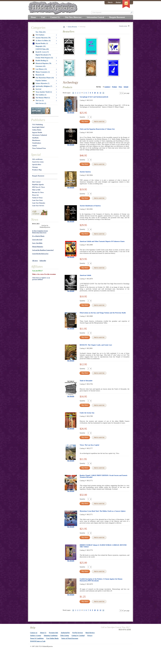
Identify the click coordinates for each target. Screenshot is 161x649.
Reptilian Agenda (38, 184)
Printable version (123, 26)
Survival (38, 89)
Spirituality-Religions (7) (44, 86)
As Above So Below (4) (43, 40)
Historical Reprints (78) (43, 63)
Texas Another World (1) (44, 92)
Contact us (33, 633)
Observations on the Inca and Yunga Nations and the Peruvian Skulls (103, 313)
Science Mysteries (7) (42, 83)
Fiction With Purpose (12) (44, 58)
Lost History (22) (41, 69)
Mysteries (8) (40, 75)
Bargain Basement (38, 176)
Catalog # (107, 87)
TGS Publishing (37, 124)
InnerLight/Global (38, 127)
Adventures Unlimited (39, 135)
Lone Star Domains (38, 203)
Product (114, 87)
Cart (43, 17)
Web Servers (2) (41, 103)
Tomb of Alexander (86, 380)
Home (33, 17)
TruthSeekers (36, 143)
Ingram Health (37, 132)
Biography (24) (41, 46)
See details (70, 112)
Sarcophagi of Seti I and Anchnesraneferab (94, 97)
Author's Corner (35, 635)
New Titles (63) (41, 32)
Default (126, 87)
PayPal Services (77, 633)
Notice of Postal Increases (69, 638)
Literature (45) (40, 66)
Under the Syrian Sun (87, 413)
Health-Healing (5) (42, 60)
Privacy (89, 635)
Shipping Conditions (51, 635)
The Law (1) (40, 100)
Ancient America (85, 172)
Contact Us (55, 17)
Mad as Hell (36, 190)
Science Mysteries (72, 26)
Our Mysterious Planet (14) (45, 78)
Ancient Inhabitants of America (90, 206)
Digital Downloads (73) (43, 55)
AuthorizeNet (65, 633)
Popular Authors (41, 80)
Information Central (95, 17)
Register (118, 2)
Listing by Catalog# (78, 635)
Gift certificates (37, 159)
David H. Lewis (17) (42, 52)
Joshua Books (36, 130)
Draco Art (35, 195)
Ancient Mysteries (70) (43, 38)
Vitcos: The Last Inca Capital (89, 445)
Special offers (36, 164)
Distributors (36, 140)
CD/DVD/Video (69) (42, 49)
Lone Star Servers (38, 205)
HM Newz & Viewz (38, 187)
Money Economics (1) (43, 72)
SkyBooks (35, 138)
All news (35, 260)
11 (97, 93)
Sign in (110, 2)
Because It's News (38, 192)
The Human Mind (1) (43, 98)
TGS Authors (40, 35)
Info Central (36, 182)
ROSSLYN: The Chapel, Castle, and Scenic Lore (96, 345)
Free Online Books (52, 638)
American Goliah (85, 275)
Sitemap (35, 167)
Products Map (37, 170)
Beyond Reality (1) (42, 43)
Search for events (38, 162)
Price (120, 87)
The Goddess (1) (41, 95)
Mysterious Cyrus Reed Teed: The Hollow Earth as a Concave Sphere (103, 511)
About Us (43, 633)
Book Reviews (90, 633)
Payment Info (53, 633)
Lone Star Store (37, 200)
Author (34, 145)
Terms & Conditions (37, 638)
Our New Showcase (73, 17)
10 (95, 93)
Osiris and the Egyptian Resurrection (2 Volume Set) (97, 129)
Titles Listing (64, 635)
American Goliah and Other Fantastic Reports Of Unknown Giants (102, 241)
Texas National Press (39, 148)
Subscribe (43, 260)
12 (100, 93)
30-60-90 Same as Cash (37, 641)
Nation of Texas (37, 198)
